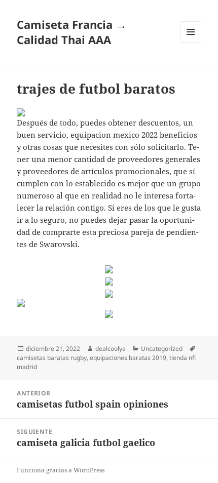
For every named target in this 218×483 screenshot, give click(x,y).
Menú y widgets (190, 42)
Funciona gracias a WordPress (60, 470)
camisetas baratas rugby (52, 357)
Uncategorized (162, 348)
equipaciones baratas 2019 (128, 357)
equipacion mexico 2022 (114, 135)
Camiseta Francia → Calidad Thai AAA (72, 32)
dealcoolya (110, 348)
